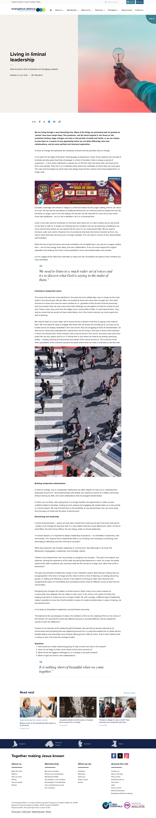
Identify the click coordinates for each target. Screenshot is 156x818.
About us (58, 10)
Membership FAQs (51, 777)
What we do (86, 10)
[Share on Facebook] (39, 122)
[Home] (52, 10)
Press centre (115, 777)
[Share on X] (44, 122)
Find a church (116, 788)
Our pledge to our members (55, 779)
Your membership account (54, 785)
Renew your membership (54, 774)
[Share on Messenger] (49, 122)
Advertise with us (117, 779)
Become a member (52, 771)
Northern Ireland (23, 2)
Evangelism (112, 10)
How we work (17, 777)
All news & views (130, 693)
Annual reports (17, 782)
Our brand (115, 782)
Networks (81, 774)
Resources (99, 10)
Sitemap (48, 812)
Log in (141, 2)
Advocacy (81, 777)
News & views (127, 10)
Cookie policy (26, 812)
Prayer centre (83, 779)
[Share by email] (54, 122)
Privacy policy (16, 812)
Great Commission (118, 790)
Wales (39, 2)
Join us (131, 2)
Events (80, 782)
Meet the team (17, 771)
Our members (50, 788)
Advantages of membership (55, 782)
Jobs (113, 785)
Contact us (139, 10)
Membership (72, 10)
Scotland (33, 2)
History (14, 785)
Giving (14, 779)
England (14, 2)
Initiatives (81, 771)
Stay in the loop (117, 774)
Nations (14, 774)
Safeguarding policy (38, 812)
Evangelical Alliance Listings (121, 793)
